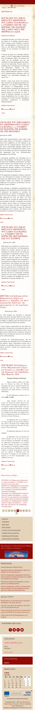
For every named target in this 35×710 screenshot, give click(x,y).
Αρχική (4, 7)
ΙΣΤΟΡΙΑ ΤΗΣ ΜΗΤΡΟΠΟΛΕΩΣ (11, 530)
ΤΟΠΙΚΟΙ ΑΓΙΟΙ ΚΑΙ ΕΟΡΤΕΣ (10, 533)
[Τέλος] (16, 513)
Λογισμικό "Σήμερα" (9, 652)
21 (12, 510)
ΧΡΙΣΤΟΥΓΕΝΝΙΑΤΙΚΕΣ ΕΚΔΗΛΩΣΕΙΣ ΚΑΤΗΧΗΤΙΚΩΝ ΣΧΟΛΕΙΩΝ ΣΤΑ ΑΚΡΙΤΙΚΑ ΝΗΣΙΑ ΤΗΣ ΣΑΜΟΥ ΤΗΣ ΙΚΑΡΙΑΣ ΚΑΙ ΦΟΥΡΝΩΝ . (16, 577)
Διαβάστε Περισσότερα (8, 105)
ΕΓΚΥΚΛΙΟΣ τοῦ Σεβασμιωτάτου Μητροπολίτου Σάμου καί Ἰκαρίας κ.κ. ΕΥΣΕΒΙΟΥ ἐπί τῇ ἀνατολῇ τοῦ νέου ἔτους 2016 (14, 482)
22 (15, 510)
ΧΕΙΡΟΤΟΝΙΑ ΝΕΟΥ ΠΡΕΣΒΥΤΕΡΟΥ (12, 567)
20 (9, 510)
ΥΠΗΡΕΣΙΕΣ (5, 522)
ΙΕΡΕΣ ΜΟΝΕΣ (6, 527)
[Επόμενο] (29, 510)
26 (26, 510)
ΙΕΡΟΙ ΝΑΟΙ (5, 525)
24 (20, 510)
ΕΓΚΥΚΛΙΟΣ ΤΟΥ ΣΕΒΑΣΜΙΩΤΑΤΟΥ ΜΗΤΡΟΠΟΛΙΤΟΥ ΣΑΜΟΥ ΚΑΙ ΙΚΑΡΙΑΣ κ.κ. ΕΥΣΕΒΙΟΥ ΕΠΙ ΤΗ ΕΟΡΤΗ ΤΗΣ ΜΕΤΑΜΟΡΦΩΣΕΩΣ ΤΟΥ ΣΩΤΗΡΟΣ (14, 233)
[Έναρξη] (3, 510)
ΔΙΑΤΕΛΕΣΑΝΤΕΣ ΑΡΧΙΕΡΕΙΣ (10, 539)
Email (13, 109)
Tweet (3, 113)
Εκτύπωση (6, 109)
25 (23, 510)
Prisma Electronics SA (24, 707)
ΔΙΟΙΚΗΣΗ (5, 519)
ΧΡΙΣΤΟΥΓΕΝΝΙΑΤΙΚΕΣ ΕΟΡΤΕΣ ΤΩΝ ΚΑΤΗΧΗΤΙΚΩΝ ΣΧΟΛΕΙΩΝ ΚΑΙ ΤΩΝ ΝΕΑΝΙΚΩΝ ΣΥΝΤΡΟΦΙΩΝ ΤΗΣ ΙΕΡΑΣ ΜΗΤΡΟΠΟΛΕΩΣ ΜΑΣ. (16, 588)
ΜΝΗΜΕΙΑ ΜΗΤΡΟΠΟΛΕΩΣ (10, 536)
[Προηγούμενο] (6, 510)
